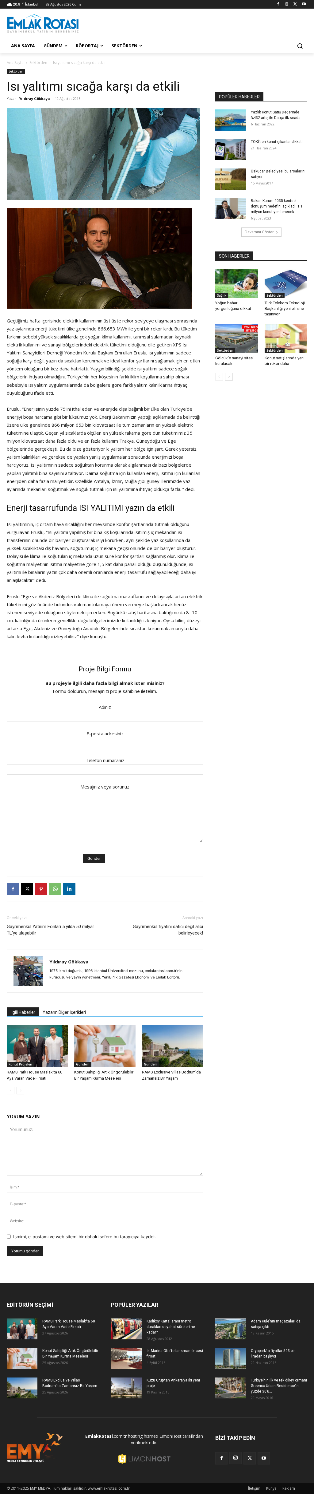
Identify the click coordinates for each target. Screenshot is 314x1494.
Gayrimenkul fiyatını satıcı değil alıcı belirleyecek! (168, 930)
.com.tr (106, 1436)
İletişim (254, 1488)
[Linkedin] (69, 889)
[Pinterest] (41, 889)
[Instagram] (286, 4)
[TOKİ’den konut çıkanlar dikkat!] (230, 149)
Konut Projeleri (20, 1064)
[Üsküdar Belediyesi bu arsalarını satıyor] (230, 179)
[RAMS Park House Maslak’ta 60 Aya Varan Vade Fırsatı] (37, 1046)
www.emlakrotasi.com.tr (109, 1488)
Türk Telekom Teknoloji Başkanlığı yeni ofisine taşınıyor (285, 308)
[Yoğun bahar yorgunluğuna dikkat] (236, 283)
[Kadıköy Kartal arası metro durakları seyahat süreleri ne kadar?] (126, 1329)
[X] (295, 4)
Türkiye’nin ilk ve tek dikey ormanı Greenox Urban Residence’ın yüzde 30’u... (279, 1385)
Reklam (288, 1488)
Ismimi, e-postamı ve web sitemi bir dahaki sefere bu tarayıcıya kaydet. (84, 1236)
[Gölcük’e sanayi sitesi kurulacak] (236, 338)
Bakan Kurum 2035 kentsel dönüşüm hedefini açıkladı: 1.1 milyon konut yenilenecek (277, 206)
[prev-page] (10, 1090)
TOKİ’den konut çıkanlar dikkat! (277, 142)
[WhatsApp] (55, 889)
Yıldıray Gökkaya (34, 98)
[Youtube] (303, 4)
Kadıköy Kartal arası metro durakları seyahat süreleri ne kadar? (171, 1326)
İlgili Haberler (22, 1012)
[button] (300, 45)
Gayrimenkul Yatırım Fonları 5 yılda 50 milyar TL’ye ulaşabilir (50, 930)
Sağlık (221, 295)
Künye (271, 1488)
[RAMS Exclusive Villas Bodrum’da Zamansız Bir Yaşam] (172, 1046)
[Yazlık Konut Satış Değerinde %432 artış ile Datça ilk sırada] (230, 120)
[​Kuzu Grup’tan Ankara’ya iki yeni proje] (126, 1388)
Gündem (83, 1064)
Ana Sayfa (15, 62)
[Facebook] (278, 4)
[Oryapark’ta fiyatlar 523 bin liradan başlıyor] (230, 1358)
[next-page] (20, 1090)
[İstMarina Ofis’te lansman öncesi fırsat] (126, 1358)
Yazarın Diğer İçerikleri (64, 1012)
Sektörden (38, 62)
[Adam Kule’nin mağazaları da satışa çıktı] (230, 1329)
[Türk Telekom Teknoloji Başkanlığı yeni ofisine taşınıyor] (286, 283)
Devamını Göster (259, 232)
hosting (135, 1436)
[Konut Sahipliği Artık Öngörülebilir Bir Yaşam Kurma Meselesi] (104, 1046)
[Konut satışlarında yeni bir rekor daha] (286, 338)
